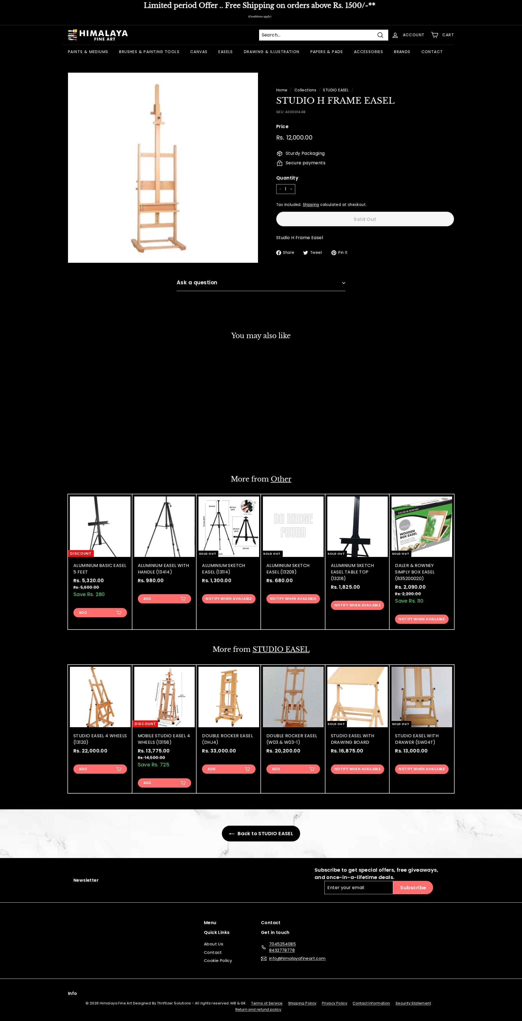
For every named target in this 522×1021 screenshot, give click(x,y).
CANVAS (198, 51)
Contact (213, 952)
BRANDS (402, 51)
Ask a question (197, 282)
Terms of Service (266, 1003)
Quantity (287, 178)
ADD (83, 612)
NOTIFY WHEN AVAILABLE (100, 448)
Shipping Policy (302, 1003)
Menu (210, 923)
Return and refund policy (258, 1009)
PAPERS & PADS (326, 51)
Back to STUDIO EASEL (265, 833)
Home (282, 90)
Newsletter (86, 880)
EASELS (225, 51)
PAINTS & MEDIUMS (88, 51)
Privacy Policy (334, 1003)
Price (282, 126)
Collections (305, 90)
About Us (213, 944)
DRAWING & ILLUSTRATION (272, 51)
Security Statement (413, 1003)
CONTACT (432, 51)
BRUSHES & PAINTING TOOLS (149, 51)
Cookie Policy (218, 960)
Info (72, 993)
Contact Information (371, 1003)
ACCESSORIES (368, 51)
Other (281, 479)
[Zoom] (163, 168)
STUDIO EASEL (336, 90)
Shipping (311, 204)
